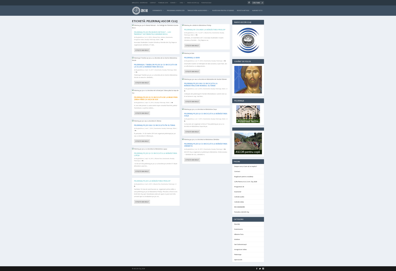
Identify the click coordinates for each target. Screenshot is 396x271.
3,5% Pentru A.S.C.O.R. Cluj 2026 (245, 182)
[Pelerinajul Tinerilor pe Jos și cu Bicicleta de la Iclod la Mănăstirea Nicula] (156, 59)
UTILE (181, 3)
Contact (237, 171)
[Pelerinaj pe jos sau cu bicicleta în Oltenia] (156, 121)
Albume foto (156, 37)
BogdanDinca (140, 37)
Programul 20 (239, 187)
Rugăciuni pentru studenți (243, 177)
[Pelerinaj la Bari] (206, 53)
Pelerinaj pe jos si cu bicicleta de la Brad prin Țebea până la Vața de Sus (155, 98)
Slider (157, 39)
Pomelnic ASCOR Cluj (241, 212)
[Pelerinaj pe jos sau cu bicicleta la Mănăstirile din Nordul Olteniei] (206, 79)
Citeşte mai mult (142, 50)
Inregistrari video (139, 39)
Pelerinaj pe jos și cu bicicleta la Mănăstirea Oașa (205, 114)
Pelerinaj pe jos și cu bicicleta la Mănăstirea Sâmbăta (205, 145)
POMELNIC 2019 (163, 3)
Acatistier (237, 192)
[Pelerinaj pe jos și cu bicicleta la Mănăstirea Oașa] (206, 109)
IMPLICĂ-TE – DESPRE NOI (139, 3)
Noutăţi (147, 39)
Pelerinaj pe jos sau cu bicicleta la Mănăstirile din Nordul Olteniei (200, 84)
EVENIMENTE (157, 10)
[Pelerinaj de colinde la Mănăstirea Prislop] (206, 25)
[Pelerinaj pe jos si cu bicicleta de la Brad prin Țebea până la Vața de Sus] (156, 91)
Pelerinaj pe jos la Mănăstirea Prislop (152, 181)
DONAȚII (172, 3)
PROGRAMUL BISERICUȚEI (176, 10)
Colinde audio (239, 197)
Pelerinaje (152, 39)
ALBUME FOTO (257, 10)
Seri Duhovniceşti (240, 244)
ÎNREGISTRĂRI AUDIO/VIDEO (197, 10)
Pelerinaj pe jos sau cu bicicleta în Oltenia (154, 125)
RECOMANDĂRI (239, 207)
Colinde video (239, 202)
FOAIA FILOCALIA (206, 3)
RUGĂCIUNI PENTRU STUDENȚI (223, 10)
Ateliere (163, 37)
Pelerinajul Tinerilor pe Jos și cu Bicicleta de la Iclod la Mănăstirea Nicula (155, 66)
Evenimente (169, 37)
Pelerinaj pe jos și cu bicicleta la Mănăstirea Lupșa (155, 154)
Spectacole (238, 260)
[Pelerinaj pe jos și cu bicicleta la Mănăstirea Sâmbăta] (206, 139)
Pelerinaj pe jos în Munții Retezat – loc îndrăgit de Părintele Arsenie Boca (152, 33)
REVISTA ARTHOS (243, 10)
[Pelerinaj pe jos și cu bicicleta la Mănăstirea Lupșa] (156, 149)
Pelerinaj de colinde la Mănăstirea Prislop (204, 30)
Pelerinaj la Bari (192, 58)
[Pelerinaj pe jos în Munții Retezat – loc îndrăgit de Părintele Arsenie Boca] (156, 26)
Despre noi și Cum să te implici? (245, 166)
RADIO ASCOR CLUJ (193, 3)
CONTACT (153, 3)
